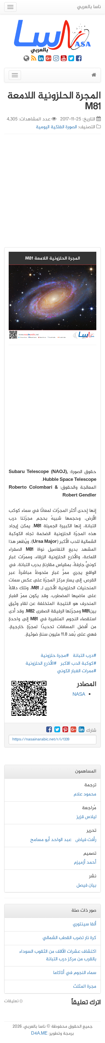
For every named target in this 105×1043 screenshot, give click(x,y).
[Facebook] (79, 59)
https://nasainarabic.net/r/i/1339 (40, 739)
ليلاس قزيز (86, 817)
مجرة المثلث (84, 986)
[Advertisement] (52, 190)
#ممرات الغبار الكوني (76, 671)
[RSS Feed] (33, 59)
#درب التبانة (84, 656)
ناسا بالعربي (89, 7)
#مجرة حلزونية (55, 656)
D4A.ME (39, 1033)
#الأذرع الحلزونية (41, 663)
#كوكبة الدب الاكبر (78, 663)
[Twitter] (71, 59)
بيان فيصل (86, 885)
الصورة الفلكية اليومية (56, 127)
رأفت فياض (85, 840)
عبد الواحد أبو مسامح (50, 840)
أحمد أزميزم (85, 862)
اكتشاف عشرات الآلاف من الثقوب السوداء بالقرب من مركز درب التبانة (57, 955)
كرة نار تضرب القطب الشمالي (69, 938)
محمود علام (85, 794)
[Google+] (49, 59)
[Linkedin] (41, 59)
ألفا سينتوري (84, 924)
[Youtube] (64, 59)
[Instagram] (56, 59)
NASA (79, 694)
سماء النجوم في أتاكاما (74, 973)
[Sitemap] (26, 59)
